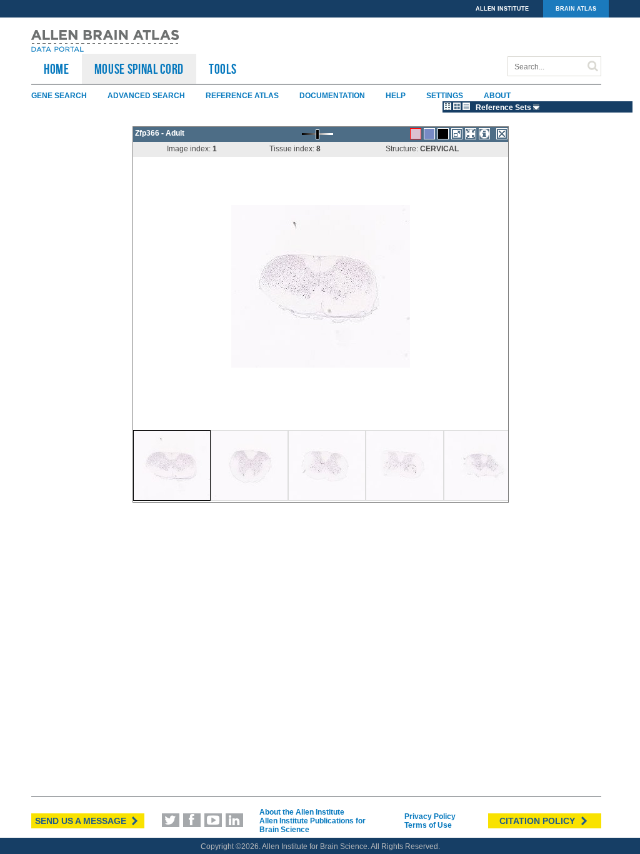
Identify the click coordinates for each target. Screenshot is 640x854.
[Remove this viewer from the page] (502, 133)
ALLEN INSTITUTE (502, 9)
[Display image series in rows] (466, 106)
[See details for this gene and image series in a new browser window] (484, 133)
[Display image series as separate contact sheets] (457, 106)
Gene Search (59, 95)
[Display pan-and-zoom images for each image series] (447, 106)
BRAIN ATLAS (576, 9)
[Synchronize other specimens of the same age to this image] (470, 133)
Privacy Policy (430, 816)
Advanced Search (146, 95)
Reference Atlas (242, 95)
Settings (444, 95)
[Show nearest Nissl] (429, 133)
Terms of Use (428, 825)
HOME (56, 68)
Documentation (332, 95)
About (497, 95)
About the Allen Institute (301, 812)
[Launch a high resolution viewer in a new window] (456, 133)
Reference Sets (504, 107)
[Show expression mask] (443, 133)
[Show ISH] (415, 133)
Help (396, 95)
